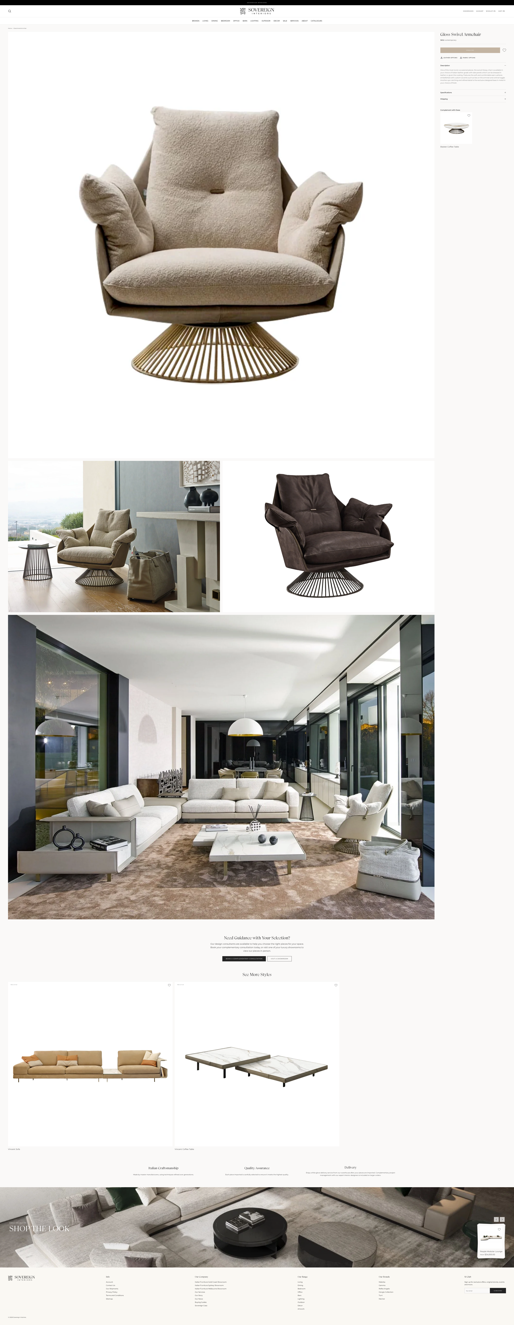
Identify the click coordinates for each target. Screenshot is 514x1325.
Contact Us (110, 1285)
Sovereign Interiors (19, 1317)
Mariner (382, 1299)
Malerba (382, 1282)
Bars (245, 21)
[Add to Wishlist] (504, 50)
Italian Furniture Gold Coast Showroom (211, 1282)
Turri (381, 1295)
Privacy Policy (111, 1292)
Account (109, 1282)
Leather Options (450, 58)
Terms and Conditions (115, 1295)
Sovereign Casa (201, 1306)
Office (300, 1292)
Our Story (199, 1295)
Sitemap (109, 1299)
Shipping (444, 99)
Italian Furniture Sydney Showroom (209, 1285)
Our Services (200, 1292)
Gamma (382, 1285)
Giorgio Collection (386, 1292)
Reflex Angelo (384, 1289)
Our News (199, 1299)
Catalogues (316, 21)
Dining (300, 1285)
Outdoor (266, 21)
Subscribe (498, 1290)
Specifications (446, 93)
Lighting (254, 21)
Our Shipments (112, 1289)
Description (445, 65)
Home (10, 28)
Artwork (301, 1309)
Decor (277, 21)
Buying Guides (201, 1302)
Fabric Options (468, 58)
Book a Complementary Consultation (244, 959)
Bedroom (301, 1289)
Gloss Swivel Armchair (20, 28)
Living (300, 1282)
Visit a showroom (279, 959)
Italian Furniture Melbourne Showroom (210, 1289)
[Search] (9, 11)
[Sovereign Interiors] (257, 11)
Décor (300, 1306)
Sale (285, 21)
